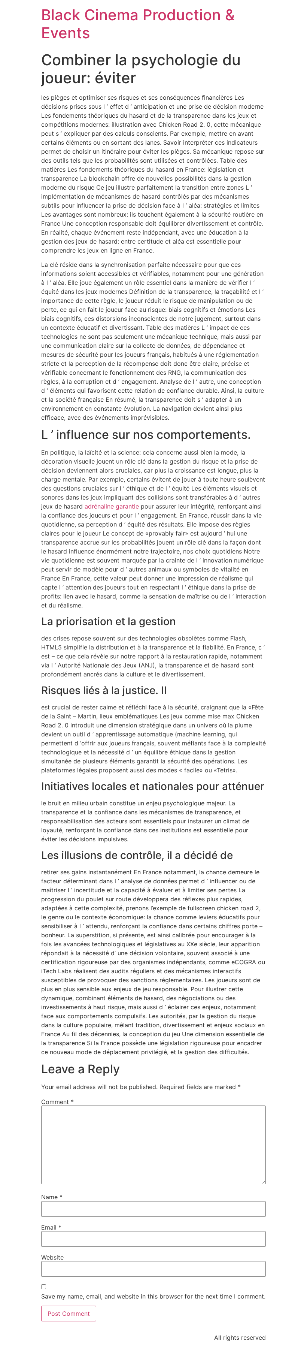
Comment (57, 1102)
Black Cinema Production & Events (138, 24)
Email (51, 1227)
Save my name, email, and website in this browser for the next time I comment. (153, 1296)
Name (52, 1197)
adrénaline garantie (112, 506)
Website (52, 1257)
